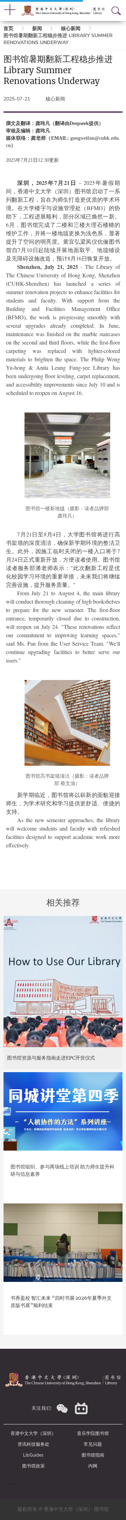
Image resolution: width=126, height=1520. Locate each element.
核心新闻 (70, 28)
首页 (8, 28)
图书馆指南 (93, 1455)
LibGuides (33, 1455)
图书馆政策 (33, 1466)
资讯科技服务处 (33, 1444)
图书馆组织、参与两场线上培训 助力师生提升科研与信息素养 (62, 1170)
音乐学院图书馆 (93, 1433)
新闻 (37, 28)
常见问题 (93, 1444)
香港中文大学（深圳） (33, 1433)
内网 (92, 1466)
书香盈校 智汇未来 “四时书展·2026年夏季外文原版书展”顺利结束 (61, 1302)
